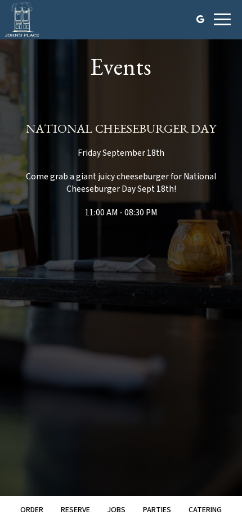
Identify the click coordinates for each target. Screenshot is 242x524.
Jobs (116, 510)
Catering (205, 510)
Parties (157, 510)
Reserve (75, 510)
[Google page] (200, 19)
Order (31, 510)
